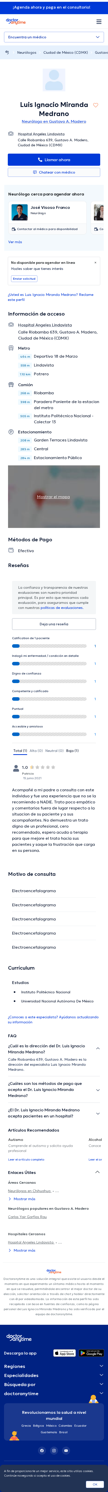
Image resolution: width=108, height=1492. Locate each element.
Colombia (65, 1425)
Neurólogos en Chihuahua (29, 1191)
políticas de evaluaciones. (62, 607)
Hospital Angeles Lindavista (31, 1242)
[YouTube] (66, 1451)
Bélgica (38, 1425)
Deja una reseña (54, 624)
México (51, 1425)
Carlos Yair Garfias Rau (27, 1217)
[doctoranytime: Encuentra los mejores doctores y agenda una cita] (7, 52)
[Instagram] (54, 1451)
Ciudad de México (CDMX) (65, 52)
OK (95, 1484)
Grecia (26, 1425)
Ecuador (80, 1425)
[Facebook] (42, 1451)
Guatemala (49, 1432)
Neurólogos (26, 52)
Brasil (63, 1432)
